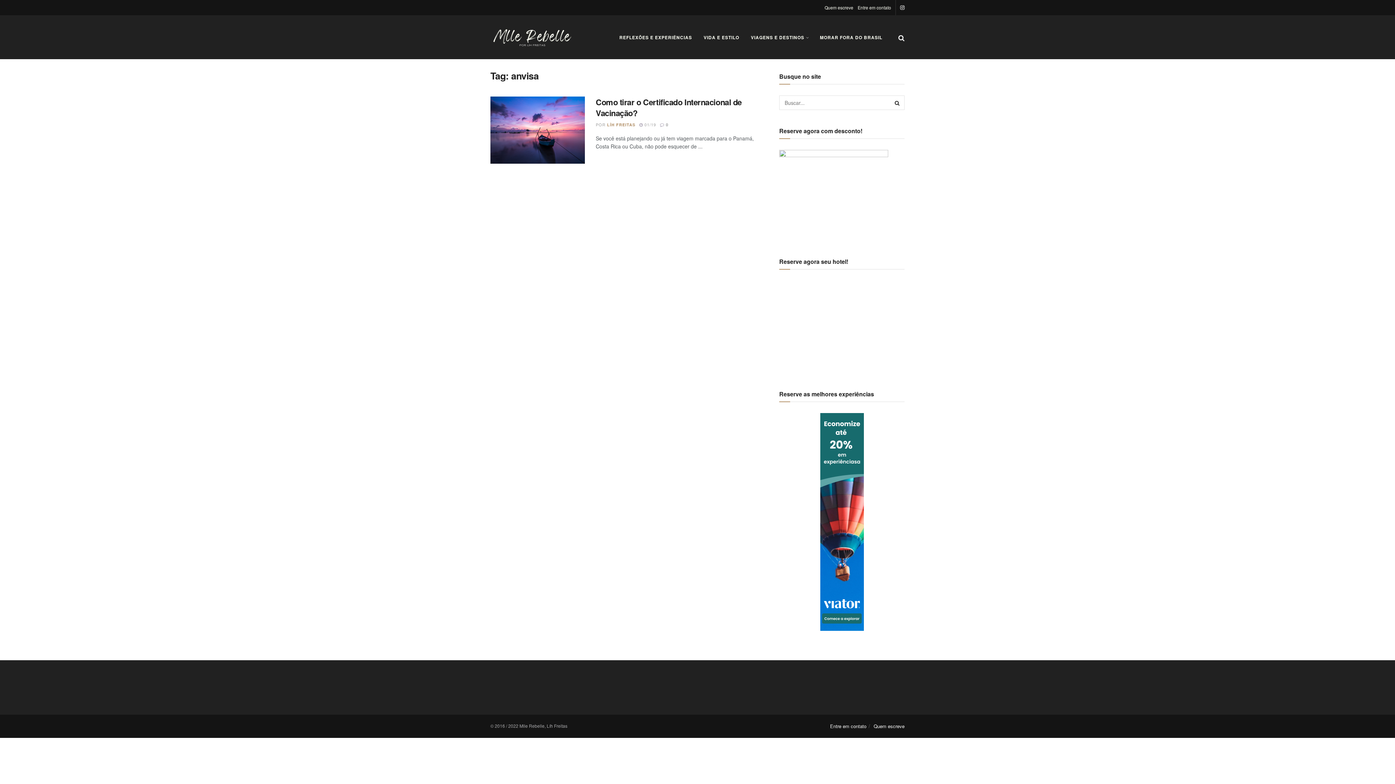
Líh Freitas (621, 124)
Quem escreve (839, 7)
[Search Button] (897, 102)
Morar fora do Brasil (851, 37)
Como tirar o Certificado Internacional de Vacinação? (669, 107)
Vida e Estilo (721, 37)
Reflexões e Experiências (655, 37)
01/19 (649, 124)
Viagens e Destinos (777, 37)
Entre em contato (874, 7)
